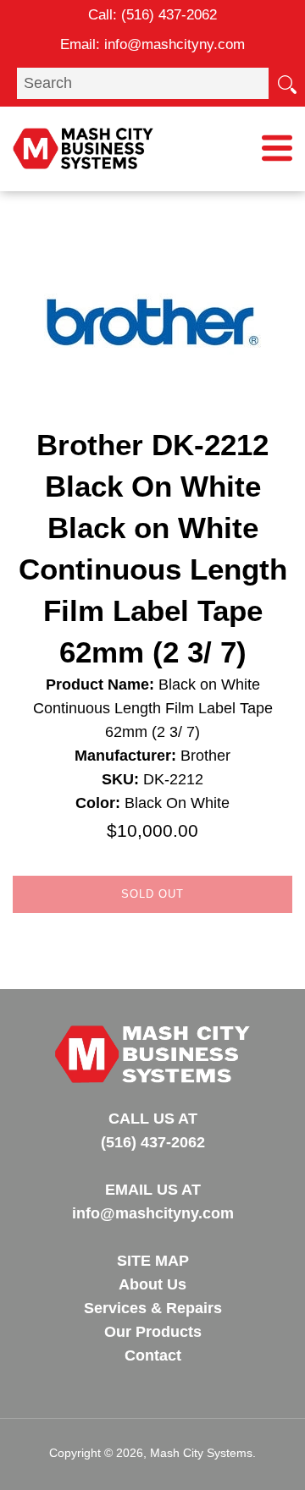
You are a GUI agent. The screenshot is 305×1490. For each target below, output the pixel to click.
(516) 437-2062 (169, 15)
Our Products (153, 1331)
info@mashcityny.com (174, 44)
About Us (152, 1284)
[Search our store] (286, 83)
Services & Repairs (153, 1308)
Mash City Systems (201, 1453)
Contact (153, 1355)
